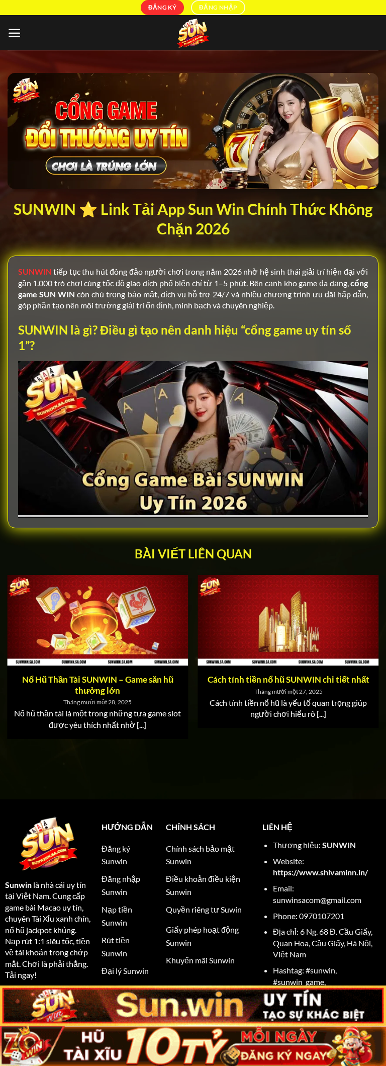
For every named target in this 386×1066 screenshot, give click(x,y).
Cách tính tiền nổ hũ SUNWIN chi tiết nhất (288, 680)
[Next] (363, 642)
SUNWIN (339, 845)
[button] (14, 33)
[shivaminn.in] (193, 32)
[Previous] (23, 642)
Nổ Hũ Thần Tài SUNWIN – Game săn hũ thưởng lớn (97, 685)
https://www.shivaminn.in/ (320, 872)
